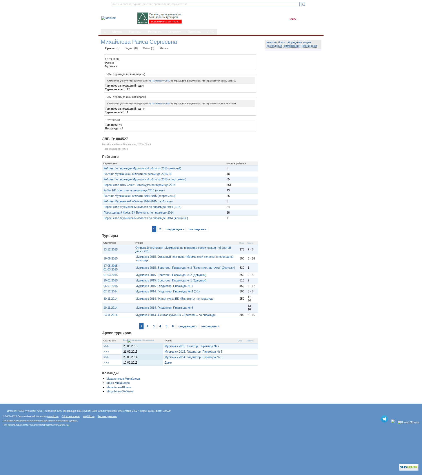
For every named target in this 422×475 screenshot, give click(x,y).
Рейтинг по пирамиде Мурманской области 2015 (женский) (142, 168)
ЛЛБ (210, 32)
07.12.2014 (111, 291)
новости (272, 42)
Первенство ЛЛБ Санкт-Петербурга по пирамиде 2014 (139, 185)
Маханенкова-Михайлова (123, 378)
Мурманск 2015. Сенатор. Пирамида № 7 (192, 346)
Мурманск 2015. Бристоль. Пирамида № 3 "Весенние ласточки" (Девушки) (185, 267)
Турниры (135, 32)
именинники (309, 45)
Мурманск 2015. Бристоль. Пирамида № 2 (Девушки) (170, 275)
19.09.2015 (111, 258)
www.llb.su (52, 416)
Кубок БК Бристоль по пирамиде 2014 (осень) (134, 190)
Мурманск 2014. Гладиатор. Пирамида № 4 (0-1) (167, 291)
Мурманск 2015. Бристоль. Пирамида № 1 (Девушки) (170, 280)
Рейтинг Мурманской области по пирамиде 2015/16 (137, 174)
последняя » (197, 229)
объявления (274, 45)
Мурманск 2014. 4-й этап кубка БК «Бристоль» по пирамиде (175, 315)
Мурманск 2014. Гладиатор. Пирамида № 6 (164, 307)
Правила (194, 32)
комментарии (292, 45)
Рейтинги (154, 32)
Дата (125, 340)
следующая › (175, 229)
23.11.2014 (110, 315)
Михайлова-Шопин (118, 387)
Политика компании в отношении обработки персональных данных (40, 420)
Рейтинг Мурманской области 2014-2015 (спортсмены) (139, 196)
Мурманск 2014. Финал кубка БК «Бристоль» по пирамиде (174, 298)
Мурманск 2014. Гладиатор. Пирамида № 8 (193, 357)
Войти (292, 19)
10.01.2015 (111, 280)
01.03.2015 (111, 275)
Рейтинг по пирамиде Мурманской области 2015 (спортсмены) (145, 179)
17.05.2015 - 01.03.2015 (111, 267)
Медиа (117, 32)
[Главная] (108, 18)
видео (307, 42)
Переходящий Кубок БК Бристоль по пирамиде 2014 (139, 212)
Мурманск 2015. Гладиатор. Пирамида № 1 (164, 286)
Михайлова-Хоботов (119, 391)
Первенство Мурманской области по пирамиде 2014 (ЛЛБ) (142, 206)
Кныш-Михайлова (118, 382)
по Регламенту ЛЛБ (159, 81)
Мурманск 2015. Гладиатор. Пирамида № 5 (193, 351)
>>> (106, 346)
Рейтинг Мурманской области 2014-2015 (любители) (138, 201)
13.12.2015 (111, 249)
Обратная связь (71, 416)
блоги (281, 42)
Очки (241, 243)
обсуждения (294, 42)
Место (250, 243)
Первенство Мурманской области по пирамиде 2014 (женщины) (146, 218)
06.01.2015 (111, 286)
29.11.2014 (110, 307)
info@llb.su (89, 416)
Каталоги (174, 32)
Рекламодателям (107, 416)
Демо (168, 362)
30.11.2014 (110, 298)
